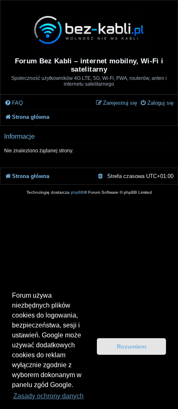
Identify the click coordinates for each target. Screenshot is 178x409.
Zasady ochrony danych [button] (48, 395)
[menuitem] (14, 103)
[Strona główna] (89, 29)
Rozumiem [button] (131, 346)
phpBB (77, 192)
